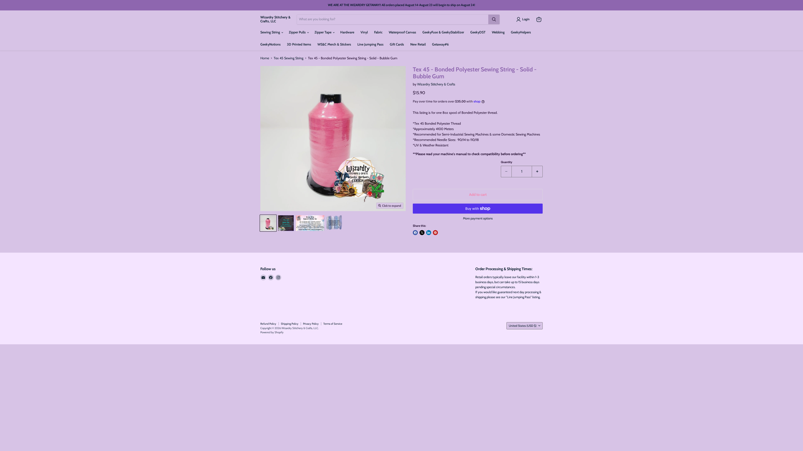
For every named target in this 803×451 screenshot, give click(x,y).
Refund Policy (268, 323)
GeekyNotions (270, 44)
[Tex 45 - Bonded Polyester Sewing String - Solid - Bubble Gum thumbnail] (268, 223)
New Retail (418, 44)
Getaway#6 (440, 44)
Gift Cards (397, 44)
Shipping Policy (289, 323)
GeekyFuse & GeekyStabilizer (443, 32)
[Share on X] (422, 232)
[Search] (494, 19)
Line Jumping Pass (370, 44)
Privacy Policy (311, 323)
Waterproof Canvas (402, 32)
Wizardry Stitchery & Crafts (436, 84)
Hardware (347, 32)
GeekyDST (478, 32)
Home (264, 58)
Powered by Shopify (272, 332)
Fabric (378, 32)
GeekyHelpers (521, 32)
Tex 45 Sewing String (288, 58)
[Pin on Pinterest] (435, 232)
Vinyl (364, 32)
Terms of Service (332, 323)
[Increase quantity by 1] (537, 171)
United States (522, 326)
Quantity (506, 162)
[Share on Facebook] (415, 232)
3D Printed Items (299, 44)
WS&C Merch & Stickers (334, 44)
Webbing (498, 32)
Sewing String (270, 32)
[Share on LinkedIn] (428, 232)
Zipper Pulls (298, 32)
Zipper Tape (323, 32)
